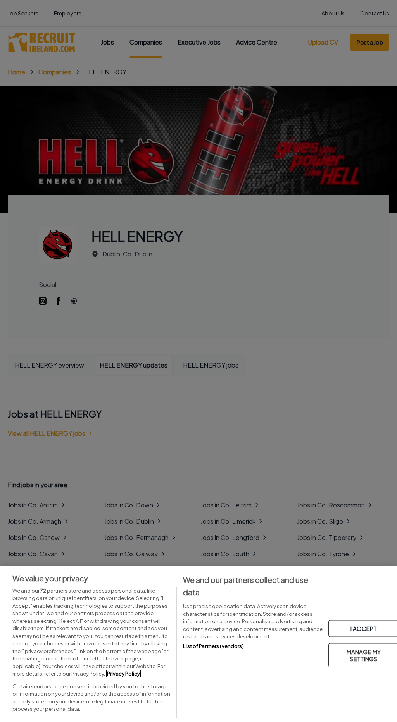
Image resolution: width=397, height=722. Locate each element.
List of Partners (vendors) (213, 646)
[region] (198, 644)
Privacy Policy (123, 673)
